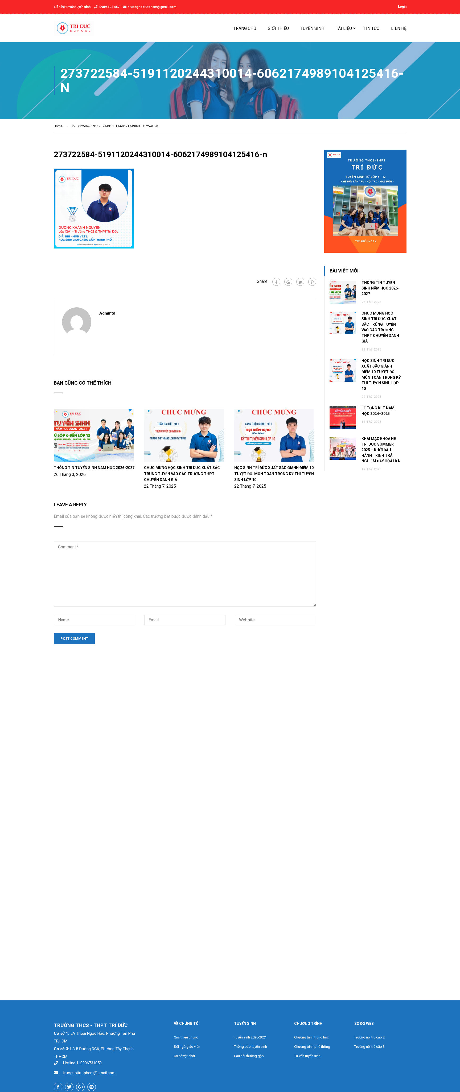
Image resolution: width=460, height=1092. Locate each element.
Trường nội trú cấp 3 (369, 1047)
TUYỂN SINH (312, 28)
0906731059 (91, 1063)
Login (402, 7)
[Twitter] (300, 282)
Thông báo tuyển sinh (250, 1047)
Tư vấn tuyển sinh (307, 1056)
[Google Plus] (288, 282)
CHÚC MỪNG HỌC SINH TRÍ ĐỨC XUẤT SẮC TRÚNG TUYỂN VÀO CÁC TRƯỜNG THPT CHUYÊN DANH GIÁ (182, 474)
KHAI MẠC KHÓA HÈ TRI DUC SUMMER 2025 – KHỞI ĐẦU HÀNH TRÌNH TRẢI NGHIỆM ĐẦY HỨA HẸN (381, 450)
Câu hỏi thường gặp (249, 1056)
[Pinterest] (312, 282)
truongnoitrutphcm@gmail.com (152, 7)
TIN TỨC (371, 28)
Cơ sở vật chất (184, 1056)
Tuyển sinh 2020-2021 (250, 1037)
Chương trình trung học (311, 1037)
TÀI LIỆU (344, 28)
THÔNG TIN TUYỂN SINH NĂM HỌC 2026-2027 (94, 468)
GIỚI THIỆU (278, 28)
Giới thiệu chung (186, 1037)
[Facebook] (276, 282)
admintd (107, 313)
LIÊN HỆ (398, 28)
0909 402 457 (109, 7)
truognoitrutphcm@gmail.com (89, 1072)
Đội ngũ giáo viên (187, 1047)
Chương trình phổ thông (312, 1047)
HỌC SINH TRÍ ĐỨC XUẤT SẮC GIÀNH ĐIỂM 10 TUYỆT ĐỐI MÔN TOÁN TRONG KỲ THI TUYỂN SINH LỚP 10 (274, 474)
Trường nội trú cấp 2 (369, 1037)
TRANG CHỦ (244, 28)
